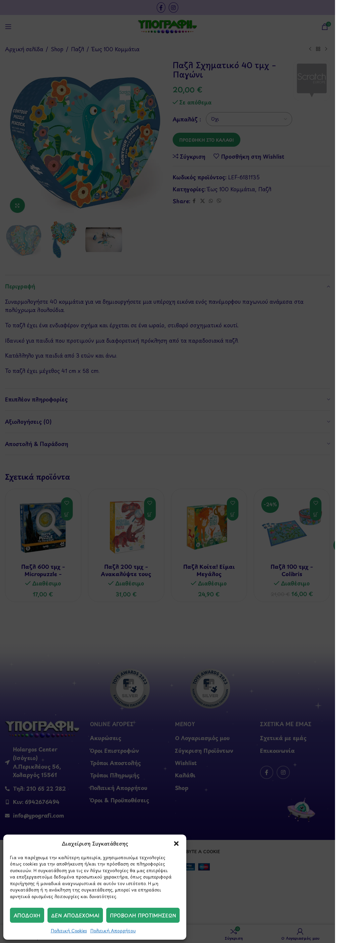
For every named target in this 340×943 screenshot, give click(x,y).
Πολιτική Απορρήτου (113, 930)
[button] (176, 843)
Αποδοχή (27, 915)
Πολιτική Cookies (69, 930)
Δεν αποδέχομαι (75, 915)
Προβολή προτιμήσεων (143, 915)
